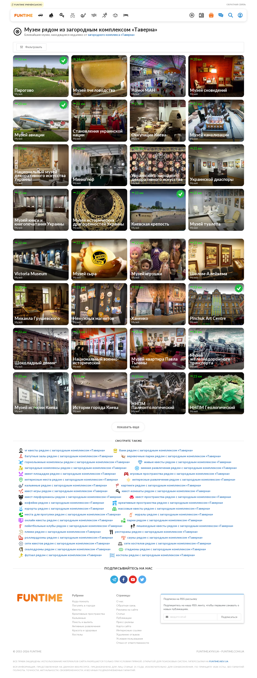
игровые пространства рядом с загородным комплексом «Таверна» (180, 473)
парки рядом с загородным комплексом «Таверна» (164, 520)
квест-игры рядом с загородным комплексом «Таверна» (66, 491)
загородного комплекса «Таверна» (111, 34)
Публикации (124, 617)
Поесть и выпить (82, 622)
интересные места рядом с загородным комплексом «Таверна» (71, 479)
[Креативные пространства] (72, 15)
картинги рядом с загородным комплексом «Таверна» (161, 485)
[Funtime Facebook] (124, 579)
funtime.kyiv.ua (208, 651)
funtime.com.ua (232, 651)
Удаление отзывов (128, 634)
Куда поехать (80, 601)
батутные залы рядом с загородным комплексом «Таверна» (69, 456)
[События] (201, 15)
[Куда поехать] (40, 15)
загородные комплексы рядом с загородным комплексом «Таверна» (75, 467)
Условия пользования (129, 638)
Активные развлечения (86, 626)
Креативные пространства (88, 613)
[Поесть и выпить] (94, 15)
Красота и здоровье (84, 630)
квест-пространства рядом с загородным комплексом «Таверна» (183, 496)
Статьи (120, 613)
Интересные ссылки (128, 630)
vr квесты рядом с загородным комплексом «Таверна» (65, 450)
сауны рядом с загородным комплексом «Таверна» (164, 537)
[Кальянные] (83, 15)
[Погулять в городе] (51, 15)
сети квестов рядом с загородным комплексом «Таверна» (67, 543)
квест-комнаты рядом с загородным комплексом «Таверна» (166, 491)
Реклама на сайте (127, 609)
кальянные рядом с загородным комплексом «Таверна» (66, 485)
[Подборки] (211, 15)
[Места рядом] (192, 15)
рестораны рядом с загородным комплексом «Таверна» (156, 531)
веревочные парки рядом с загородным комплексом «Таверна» (174, 456)
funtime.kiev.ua (218, 661)
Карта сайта (123, 626)
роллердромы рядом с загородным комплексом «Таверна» (69, 537)
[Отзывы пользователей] (221, 15)
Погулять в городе (83, 605)
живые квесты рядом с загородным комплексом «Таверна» (187, 462)
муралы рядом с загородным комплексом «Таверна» (174, 514)
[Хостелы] (126, 15)
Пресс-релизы (125, 622)
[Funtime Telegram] (115, 579)
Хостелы (77, 634)
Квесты (76, 609)
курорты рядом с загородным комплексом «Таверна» (64, 508)
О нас (119, 601)
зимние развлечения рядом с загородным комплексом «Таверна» (189, 467)
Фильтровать (33, 47)
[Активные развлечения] (104, 15)
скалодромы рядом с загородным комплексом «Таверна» (67, 549)
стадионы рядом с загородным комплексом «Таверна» (165, 549)
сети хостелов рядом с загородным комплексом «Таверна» (167, 543)
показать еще (128, 427)
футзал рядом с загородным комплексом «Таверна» (63, 555)
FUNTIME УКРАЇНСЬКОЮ (28, 4)
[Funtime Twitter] (142, 579)
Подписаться (229, 616)
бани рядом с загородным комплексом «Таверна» (156, 450)
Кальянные (79, 617)
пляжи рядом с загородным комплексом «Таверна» (63, 531)
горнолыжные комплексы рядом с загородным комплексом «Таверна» (77, 462)
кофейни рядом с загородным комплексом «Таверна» (64, 502)
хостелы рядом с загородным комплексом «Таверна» (155, 555)
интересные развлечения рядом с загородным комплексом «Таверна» (183, 479)
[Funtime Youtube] (133, 579)
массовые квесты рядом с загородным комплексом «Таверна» (164, 508)
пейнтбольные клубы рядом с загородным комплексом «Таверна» (73, 525)
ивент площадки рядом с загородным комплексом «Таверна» (70, 473)
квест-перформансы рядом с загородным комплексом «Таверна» (73, 496)
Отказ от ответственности (132, 642)
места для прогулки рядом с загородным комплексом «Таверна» (73, 514)
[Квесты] (62, 15)
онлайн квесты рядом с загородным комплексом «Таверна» (69, 520)
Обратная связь (236, 4)
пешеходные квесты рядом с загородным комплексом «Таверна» (185, 525)
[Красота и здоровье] (115, 15)
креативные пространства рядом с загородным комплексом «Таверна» (170, 502)
